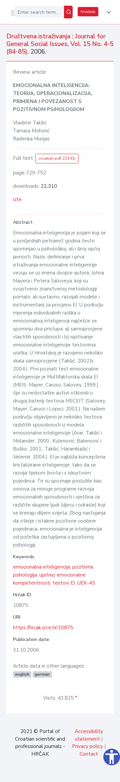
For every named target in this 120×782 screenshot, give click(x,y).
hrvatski (88, 11)
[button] (107, 12)
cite (17, 199)
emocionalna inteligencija (41, 567)
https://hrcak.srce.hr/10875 (43, 627)
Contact (89, 754)
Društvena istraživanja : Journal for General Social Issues (56, 40)
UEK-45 (86, 583)
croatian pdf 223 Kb (57, 158)
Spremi (64, 773)
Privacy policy (87, 746)
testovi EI (64, 583)
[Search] (68, 12)
